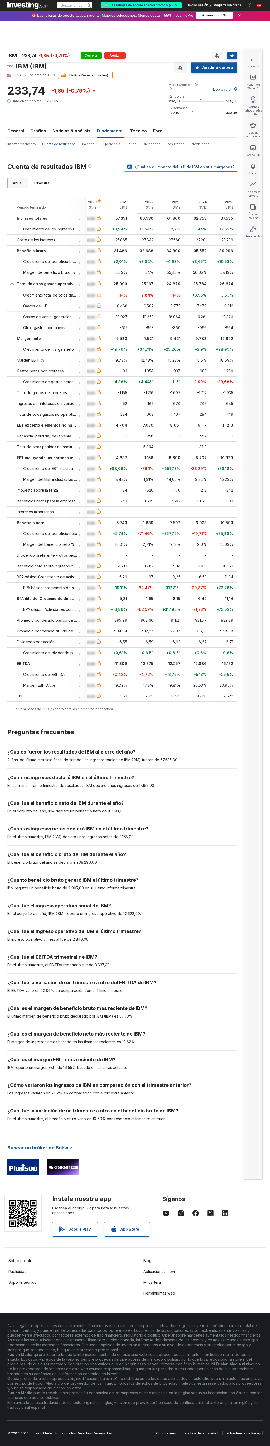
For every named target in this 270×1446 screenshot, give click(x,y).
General (15, 130)
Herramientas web (159, 1293)
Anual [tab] (17, 183)
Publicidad (17, 1271)
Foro (157, 130)
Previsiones (200, 144)
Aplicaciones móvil (159, 1271)
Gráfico (38, 130)
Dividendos (152, 144)
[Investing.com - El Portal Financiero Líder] (28, 5)
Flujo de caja (110, 144)
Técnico (138, 130)
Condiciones (166, 1433)
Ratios (131, 144)
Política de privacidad (201, 1433)
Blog (147, 1260)
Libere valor (222, 89)
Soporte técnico (22, 1282)
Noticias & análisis (71, 130)
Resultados (176, 144)
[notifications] (250, 4)
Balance (88, 144)
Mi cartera (152, 1282)
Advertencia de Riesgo (244, 1433)
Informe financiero (21, 144)
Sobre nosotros (22, 1260)
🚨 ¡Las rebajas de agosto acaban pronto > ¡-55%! (141, 5)
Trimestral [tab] (41, 183)
